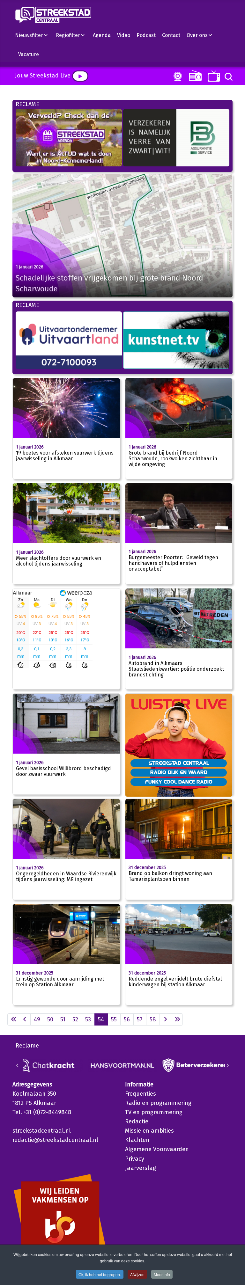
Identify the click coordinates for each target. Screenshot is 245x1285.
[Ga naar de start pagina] (13, 1019)
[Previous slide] (17, 1065)
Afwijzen (137, 1274)
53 (88, 1019)
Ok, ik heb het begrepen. (99, 1274)
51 (62, 1019)
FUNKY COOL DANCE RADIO (178, 782)
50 (50, 1019)
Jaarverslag (140, 1168)
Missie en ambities (149, 1130)
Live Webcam (176, 76)
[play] (80, 76)
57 (140, 1019)
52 (75, 1019)
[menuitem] (34, 35)
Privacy (134, 1158)
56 (127, 1019)
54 (101, 1019)
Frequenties (140, 1093)
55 (114, 1019)
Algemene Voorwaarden (157, 1149)
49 (37, 1019)
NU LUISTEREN (193, 75)
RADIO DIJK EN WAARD (178, 772)
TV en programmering (153, 1112)
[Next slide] (227, 1065)
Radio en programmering (158, 1102)
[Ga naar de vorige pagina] (25, 1019)
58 (153, 1019)
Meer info (162, 1274)
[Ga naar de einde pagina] (177, 1019)
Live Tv (212, 76)
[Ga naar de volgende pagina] (165, 1019)
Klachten (137, 1139)
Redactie (136, 1121)
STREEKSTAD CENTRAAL (179, 763)
